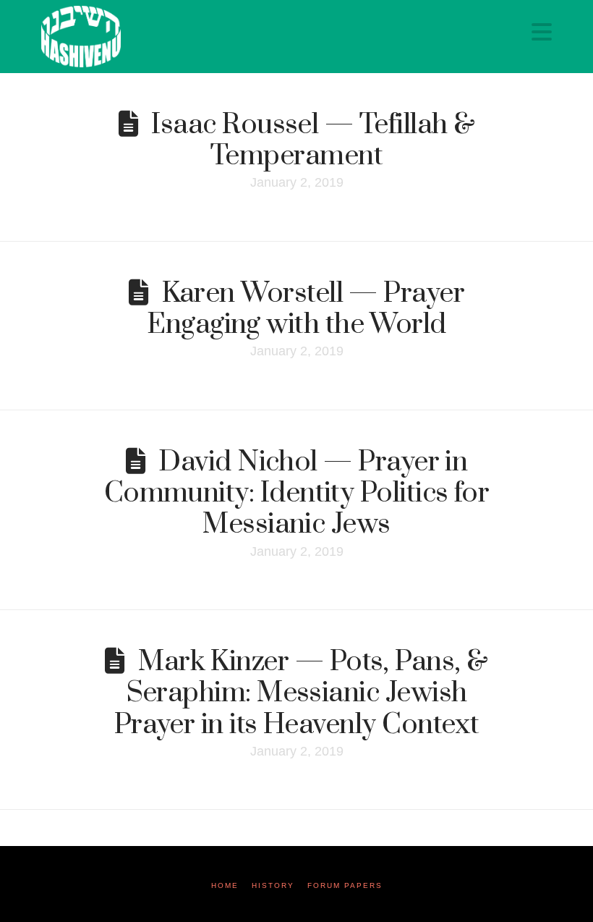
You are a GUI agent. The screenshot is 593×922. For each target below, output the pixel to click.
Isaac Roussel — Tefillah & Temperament (312, 140)
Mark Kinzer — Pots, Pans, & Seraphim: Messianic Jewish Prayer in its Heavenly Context (301, 693)
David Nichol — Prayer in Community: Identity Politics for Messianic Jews (297, 493)
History (273, 885)
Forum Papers (345, 885)
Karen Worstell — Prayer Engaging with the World (305, 309)
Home (225, 885)
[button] (542, 32)
